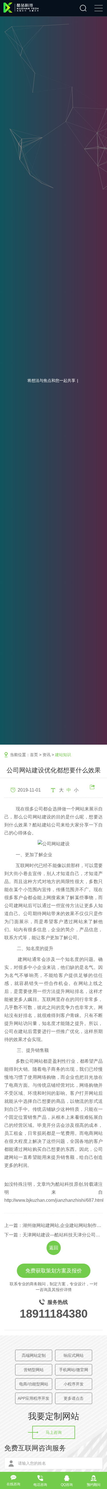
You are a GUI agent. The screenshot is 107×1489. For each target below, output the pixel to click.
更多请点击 (74, 1398)
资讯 (47, 754)
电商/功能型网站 (33, 1384)
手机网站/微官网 (73, 1369)
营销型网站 (34, 1369)
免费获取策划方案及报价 (53, 1271)
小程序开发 (74, 1384)
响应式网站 (74, 1355)
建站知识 (63, 754)
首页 (34, 754)
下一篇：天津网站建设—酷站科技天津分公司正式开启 (53, 1234)
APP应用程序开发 (33, 1398)
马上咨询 (54, 1432)
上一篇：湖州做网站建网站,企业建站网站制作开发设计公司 (53, 1225)
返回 (53, 1247)
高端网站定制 (34, 1355)
